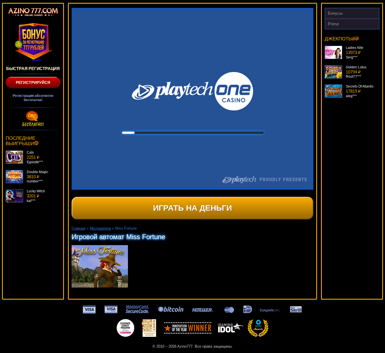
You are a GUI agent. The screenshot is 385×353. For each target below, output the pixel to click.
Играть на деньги (192, 208)
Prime (333, 23)
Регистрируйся (33, 82)
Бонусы (335, 13)
